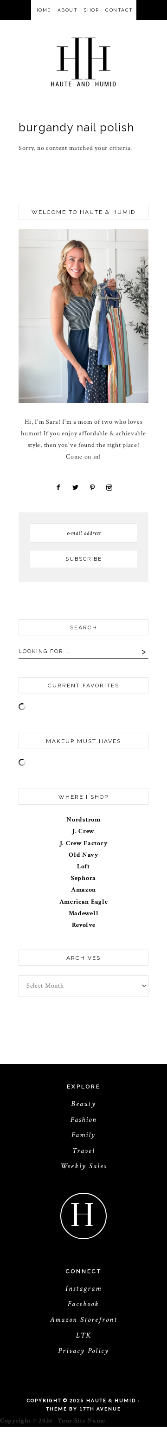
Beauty (83, 1104)
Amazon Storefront (83, 1320)
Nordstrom (83, 819)
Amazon (83, 890)
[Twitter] (74, 488)
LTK (83, 1335)
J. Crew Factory (84, 843)
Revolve (84, 925)
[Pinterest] (92, 488)
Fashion (84, 1120)
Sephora (83, 878)
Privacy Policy (83, 1351)
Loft (83, 866)
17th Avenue (100, 1408)
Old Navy (83, 855)
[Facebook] (58, 488)
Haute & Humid (83, 62)
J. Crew (83, 831)
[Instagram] (108, 488)
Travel (83, 1151)
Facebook (83, 1304)
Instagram (83, 1289)
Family (83, 1135)
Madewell (84, 913)
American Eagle (83, 902)
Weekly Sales (83, 1166)
